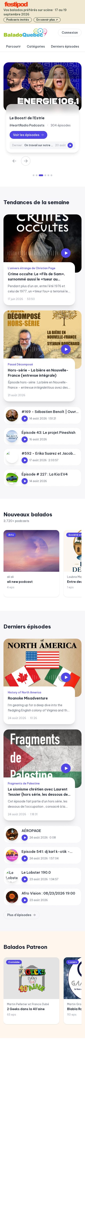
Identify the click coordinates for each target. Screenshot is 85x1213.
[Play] (70, 145)
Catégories (36, 46)
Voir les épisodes (26, 135)
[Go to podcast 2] (36, 175)
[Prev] (14, 161)
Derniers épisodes (65, 46)
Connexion (70, 33)
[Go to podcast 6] (51, 175)
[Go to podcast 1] (33, 175)
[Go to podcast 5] (48, 175)
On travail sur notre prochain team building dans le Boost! (38, 145)
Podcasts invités (17, 19)
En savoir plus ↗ (47, 19)
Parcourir (13, 46)
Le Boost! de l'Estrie (27, 118)
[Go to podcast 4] (45, 175)
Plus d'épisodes (19, 915)
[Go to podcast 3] (41, 175)
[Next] (26, 161)
